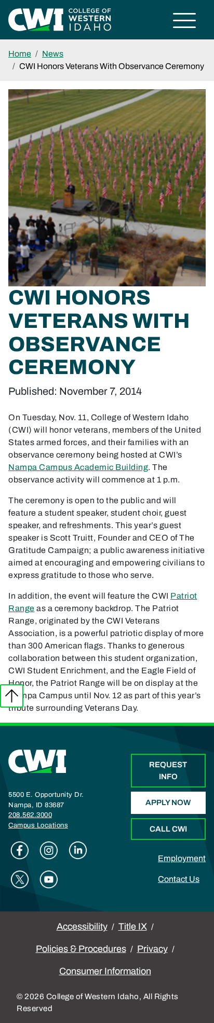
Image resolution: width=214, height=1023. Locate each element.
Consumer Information (105, 971)
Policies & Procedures (81, 949)
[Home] (37, 760)
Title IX (132, 926)
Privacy (152, 949)
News (52, 53)
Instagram (48, 850)
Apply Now (168, 802)
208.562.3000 (30, 815)
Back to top (11, 696)
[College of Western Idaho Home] (59, 19)
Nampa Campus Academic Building (78, 467)
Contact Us (178, 879)
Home (19, 53)
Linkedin (77, 850)
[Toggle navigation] (184, 22)
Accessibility (82, 926)
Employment (182, 858)
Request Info (168, 771)
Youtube (48, 879)
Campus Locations (38, 825)
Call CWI (168, 829)
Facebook (19, 850)
